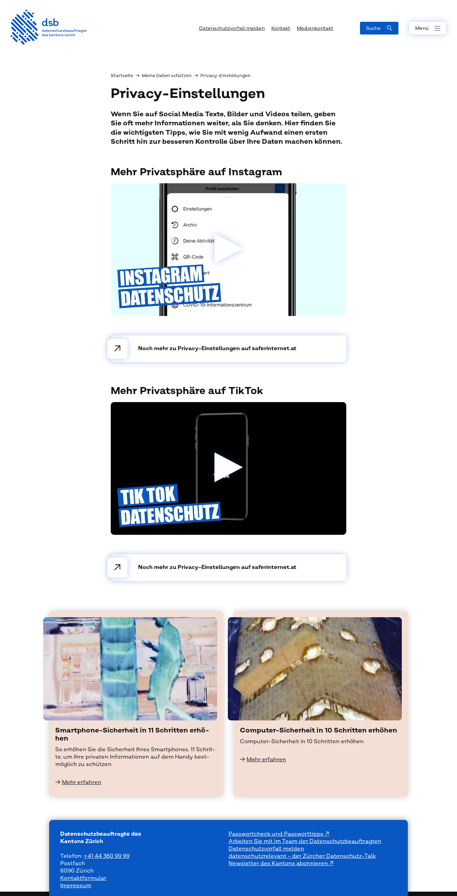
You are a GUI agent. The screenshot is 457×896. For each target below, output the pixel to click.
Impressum (75, 885)
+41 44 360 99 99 (106, 856)
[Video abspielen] (229, 249)
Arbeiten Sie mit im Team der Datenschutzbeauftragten (305, 841)
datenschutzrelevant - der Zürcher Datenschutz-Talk (302, 856)
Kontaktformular (83, 878)
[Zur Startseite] (49, 27)
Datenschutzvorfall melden (266, 848)
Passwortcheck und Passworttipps (277, 834)
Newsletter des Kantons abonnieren (279, 863)
